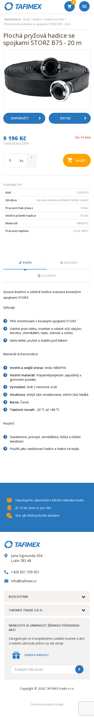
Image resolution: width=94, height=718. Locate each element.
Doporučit (20, 118)
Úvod (26, 19)
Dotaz (65, 118)
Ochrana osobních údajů (47, 704)
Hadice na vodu (54, 19)
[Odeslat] (79, 669)
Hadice (37, 19)
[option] (47, 80)
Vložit (81, 160)
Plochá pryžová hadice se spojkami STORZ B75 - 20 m (37, 24)
